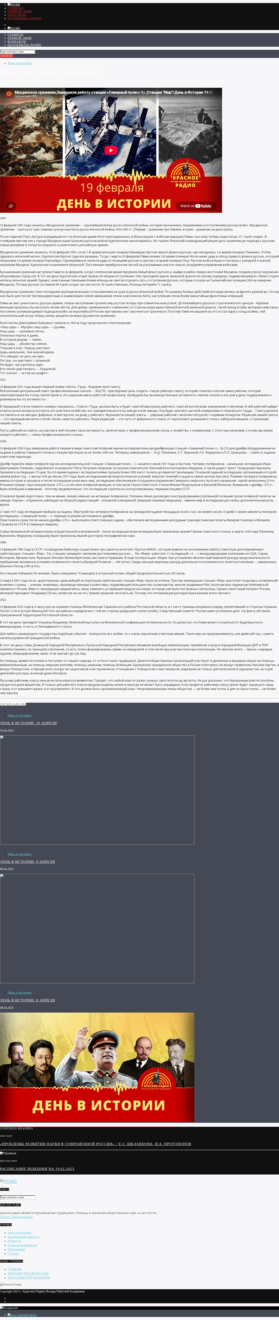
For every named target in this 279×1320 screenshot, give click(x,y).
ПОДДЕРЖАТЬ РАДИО (24, 18)
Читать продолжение (16, 1217)
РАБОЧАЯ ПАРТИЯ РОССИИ (28, 1273)
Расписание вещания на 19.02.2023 (37, 1169)
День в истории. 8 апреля (27, 1000)
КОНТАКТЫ (17, 15)
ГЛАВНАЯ (15, 8)
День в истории (19, 63)
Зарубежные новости (23, 1236)
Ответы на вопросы (22, 1245)
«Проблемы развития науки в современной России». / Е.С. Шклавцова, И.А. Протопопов (95, 1144)
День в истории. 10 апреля (28, 723)
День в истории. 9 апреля (27, 862)
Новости (14, 1241)
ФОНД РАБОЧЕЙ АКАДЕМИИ (29, 1277)
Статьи (13, 1253)
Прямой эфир (20, 11)
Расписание (16, 1249)
